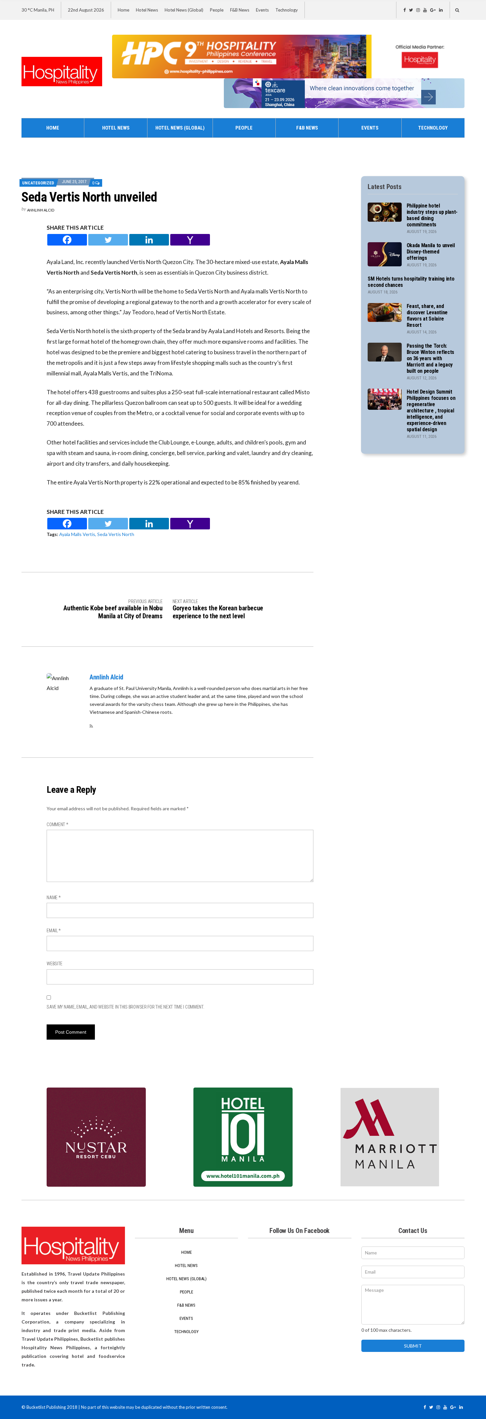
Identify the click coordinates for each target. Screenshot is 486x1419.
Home (123, 10)
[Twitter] (108, 240)
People (216, 10)
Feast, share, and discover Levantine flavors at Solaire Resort (427, 315)
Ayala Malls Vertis (77, 534)
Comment (57, 824)
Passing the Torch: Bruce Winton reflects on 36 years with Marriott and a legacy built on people (430, 358)
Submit (413, 1346)
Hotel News (147, 10)
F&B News (239, 10)
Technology (286, 10)
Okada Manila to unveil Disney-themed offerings (431, 251)
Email (54, 930)
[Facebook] (67, 240)
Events (262, 10)
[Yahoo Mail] (190, 240)
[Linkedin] (149, 240)
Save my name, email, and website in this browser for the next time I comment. (125, 1007)
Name (54, 897)
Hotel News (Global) (184, 10)
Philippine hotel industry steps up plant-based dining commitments (432, 215)
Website (54, 963)
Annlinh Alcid (40, 210)
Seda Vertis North (115, 534)
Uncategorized (38, 182)
